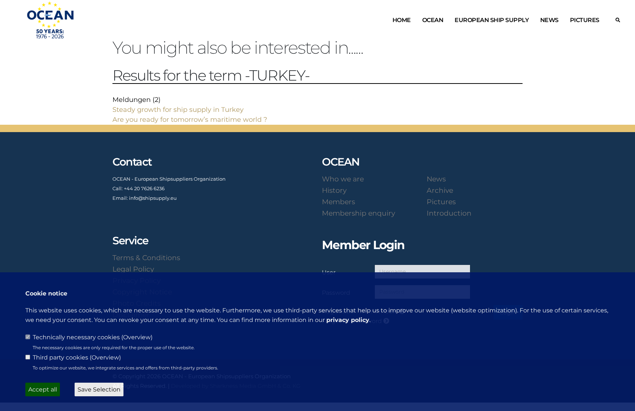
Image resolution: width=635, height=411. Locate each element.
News (549, 20)
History (334, 190)
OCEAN (433, 20)
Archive (440, 190)
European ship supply (492, 20)
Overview (137, 337)
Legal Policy (133, 269)
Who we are (343, 178)
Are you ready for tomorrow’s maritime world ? (189, 120)
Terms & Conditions (146, 257)
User (329, 272)
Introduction (449, 213)
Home (401, 20)
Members (338, 201)
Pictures (584, 20)
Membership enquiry (358, 213)
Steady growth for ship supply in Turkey (178, 110)
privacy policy (347, 319)
